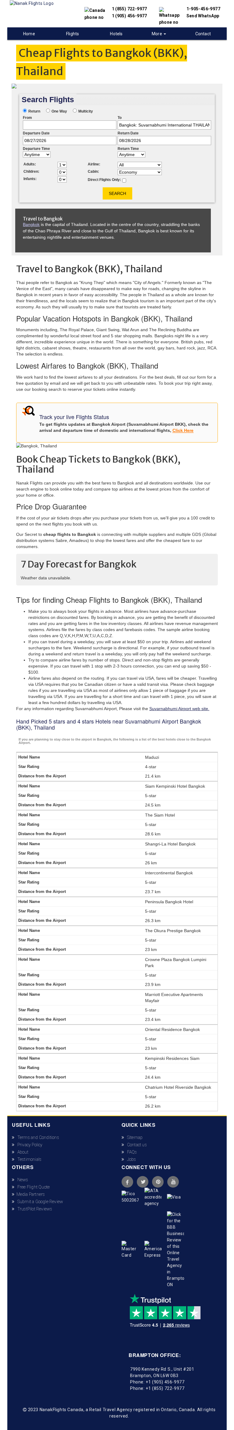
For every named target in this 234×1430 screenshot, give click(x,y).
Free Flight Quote (32, 1187)
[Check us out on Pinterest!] (158, 1182)
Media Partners (29, 1194)
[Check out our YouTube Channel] (173, 1182)
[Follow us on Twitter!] (142, 1182)
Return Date (128, 133)
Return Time (128, 149)
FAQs (130, 1152)
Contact (203, 33)
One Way (59, 111)
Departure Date (36, 133)
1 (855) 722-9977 (129, 8)
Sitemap (133, 1137)
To (120, 118)
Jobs (130, 1159)
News (21, 1179)
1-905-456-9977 (203, 8)
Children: (31, 171)
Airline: (94, 164)
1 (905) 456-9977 (129, 15)
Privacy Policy (28, 1144)
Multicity (85, 111)
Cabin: (93, 171)
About (21, 1152)
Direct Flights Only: (104, 180)
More (157, 33)
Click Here (182, 430)
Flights (72, 33)
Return (34, 111)
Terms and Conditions (36, 1137)
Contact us (135, 1144)
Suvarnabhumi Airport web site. (179, 708)
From (27, 118)
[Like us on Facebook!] (127, 1182)
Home (29, 33)
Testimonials (27, 1159)
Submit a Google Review (38, 1201)
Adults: (29, 164)
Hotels (116, 33)
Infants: (30, 179)
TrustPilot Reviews (33, 1208)
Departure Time (36, 149)
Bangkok (31, 224)
